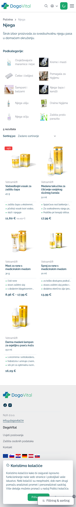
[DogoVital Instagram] (10, 406)
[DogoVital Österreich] (31, 456)
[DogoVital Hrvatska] (18, 456)
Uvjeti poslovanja (13, 435)
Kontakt (7, 447)
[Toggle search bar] (46, 6)
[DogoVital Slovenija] (11, 456)
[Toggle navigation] (72, 6)
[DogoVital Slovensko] (37, 456)
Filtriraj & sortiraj (60, 499)
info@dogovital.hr (13, 420)
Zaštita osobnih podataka (18, 441)
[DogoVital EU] (5, 456)
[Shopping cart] (64, 6)
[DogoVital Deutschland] (24, 456)
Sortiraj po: (9, 136)
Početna (8, 19)
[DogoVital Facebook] (5, 406)
